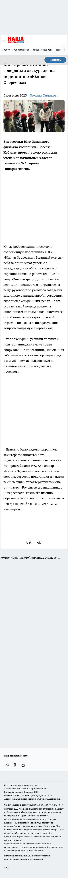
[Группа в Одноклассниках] (15, 765)
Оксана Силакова (44, 95)
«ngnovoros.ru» (29, 785)
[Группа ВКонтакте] (7, 765)
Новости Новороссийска (15, 49)
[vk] (29, 542)
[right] (64, 50)
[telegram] (40, 542)
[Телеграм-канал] (23, 765)
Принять (55, 59)
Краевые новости (43, 49)
